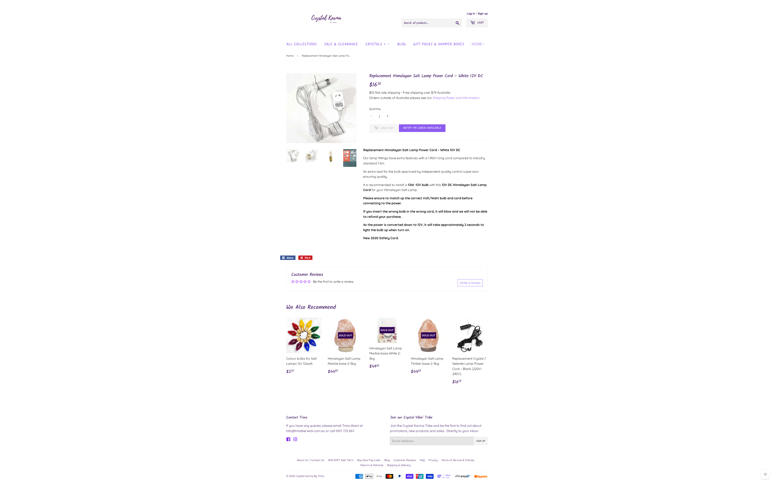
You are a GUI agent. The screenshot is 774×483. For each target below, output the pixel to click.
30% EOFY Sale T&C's (341, 460)
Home (289, 55)
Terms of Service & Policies (457, 460)
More (477, 44)
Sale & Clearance (341, 44)
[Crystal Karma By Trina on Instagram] (295, 440)
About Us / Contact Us (310, 460)
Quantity (375, 109)
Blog (387, 460)
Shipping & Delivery (399, 465)
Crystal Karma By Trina (310, 476)
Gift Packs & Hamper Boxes (438, 44)
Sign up (483, 13)
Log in (471, 13)
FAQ (422, 460)
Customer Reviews (405, 460)
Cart (480, 23)
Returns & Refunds (371, 465)
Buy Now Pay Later (369, 460)
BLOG (401, 44)
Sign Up (480, 441)
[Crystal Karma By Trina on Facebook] (288, 440)
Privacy (433, 460)
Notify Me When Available (422, 128)
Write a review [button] (470, 283)
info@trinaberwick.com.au (305, 431)
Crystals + (376, 44)
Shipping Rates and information (456, 98)
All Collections (301, 44)
